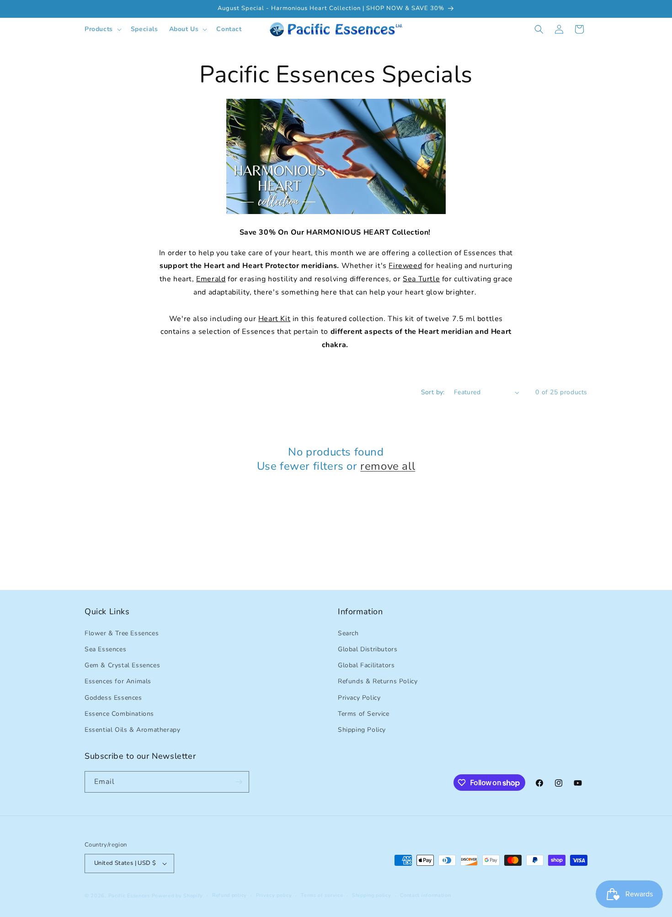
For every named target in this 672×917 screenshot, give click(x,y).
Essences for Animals (118, 681)
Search (348, 632)
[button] (102, 29)
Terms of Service (363, 713)
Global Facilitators (366, 664)
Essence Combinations (119, 713)
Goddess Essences (113, 697)
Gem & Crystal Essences (122, 664)
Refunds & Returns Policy (377, 681)
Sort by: (433, 392)
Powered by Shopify (177, 895)
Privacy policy (274, 895)
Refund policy (229, 895)
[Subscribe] (239, 782)
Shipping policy (371, 895)
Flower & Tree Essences (122, 632)
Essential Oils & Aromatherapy (132, 729)
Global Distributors (367, 648)
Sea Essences (105, 648)
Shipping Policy (362, 729)
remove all (387, 466)
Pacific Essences (129, 895)
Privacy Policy (359, 697)
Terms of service (322, 895)
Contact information (425, 895)
